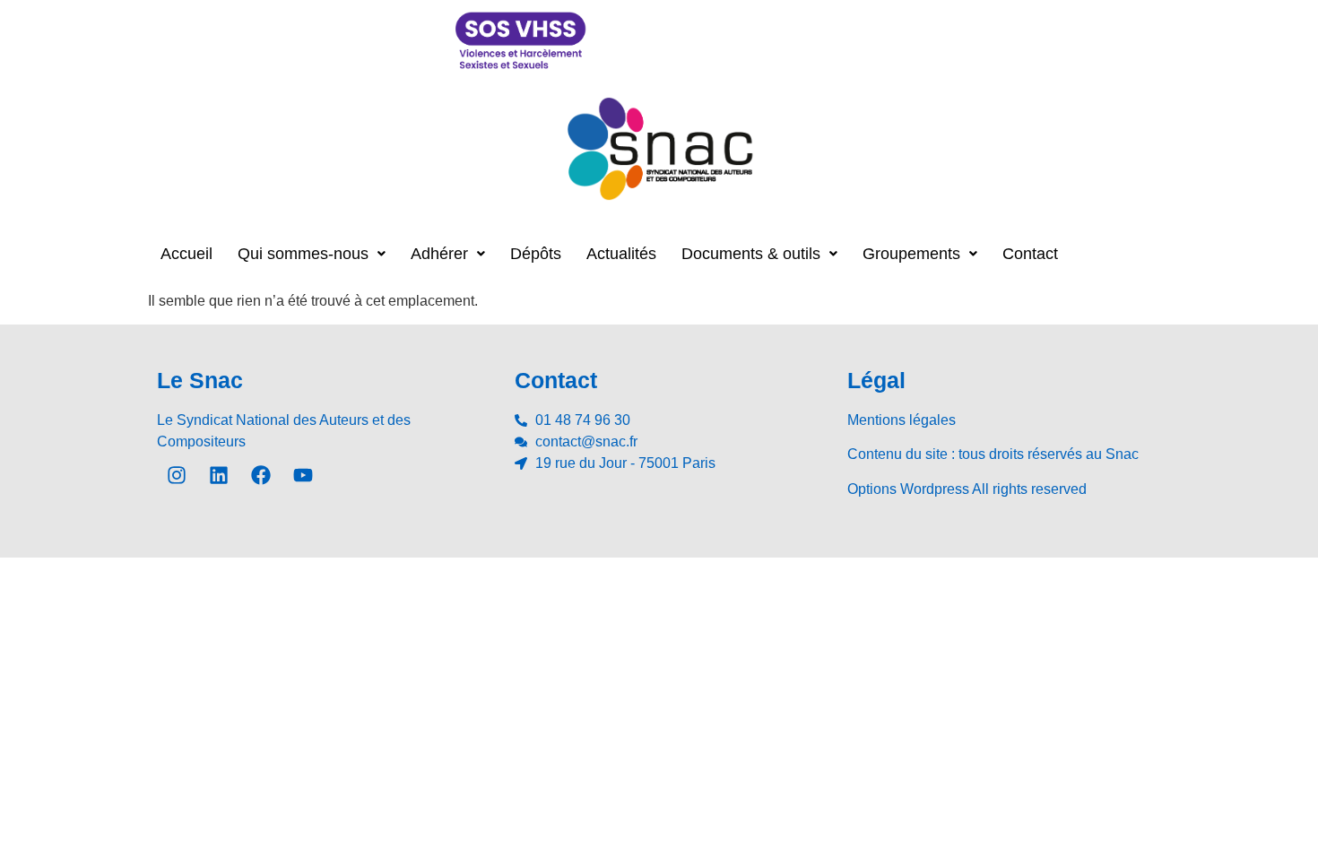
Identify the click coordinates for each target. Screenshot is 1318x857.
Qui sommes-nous (303, 254)
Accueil (186, 254)
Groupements (911, 254)
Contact (1030, 254)
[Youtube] (303, 475)
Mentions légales (901, 420)
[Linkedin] (218, 475)
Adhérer (439, 254)
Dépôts (535, 254)
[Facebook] (261, 475)
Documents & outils (750, 254)
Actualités (621, 254)
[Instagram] (176, 475)
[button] (311, 253)
